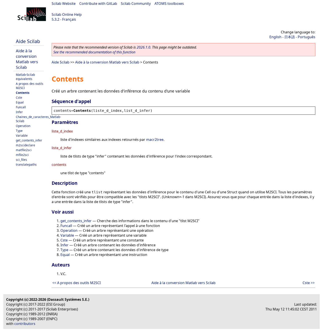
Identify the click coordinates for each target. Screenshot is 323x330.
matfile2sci (24, 150)
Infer (19, 112)
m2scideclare (25, 145)
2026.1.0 (143, 47)
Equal (20, 102)
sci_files (21, 160)
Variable (22, 135)
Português (306, 36)
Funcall (21, 107)
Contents (22, 93)
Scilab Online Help (67, 14)
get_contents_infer (29, 140)
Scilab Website (64, 3)
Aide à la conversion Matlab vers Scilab (27, 59)
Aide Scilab (28, 41)
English (275, 36)
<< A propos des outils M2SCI (76, 282)
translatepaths (26, 164)
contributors (24, 323)
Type (19, 131)
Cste (19, 97)
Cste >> (309, 282)
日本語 (289, 36)
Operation (23, 126)
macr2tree (154, 139)
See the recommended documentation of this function (94, 52)
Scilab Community (136, 3)
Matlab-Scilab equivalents (25, 77)
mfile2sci (22, 155)
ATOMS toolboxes (169, 3)
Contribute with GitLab (98, 3)
